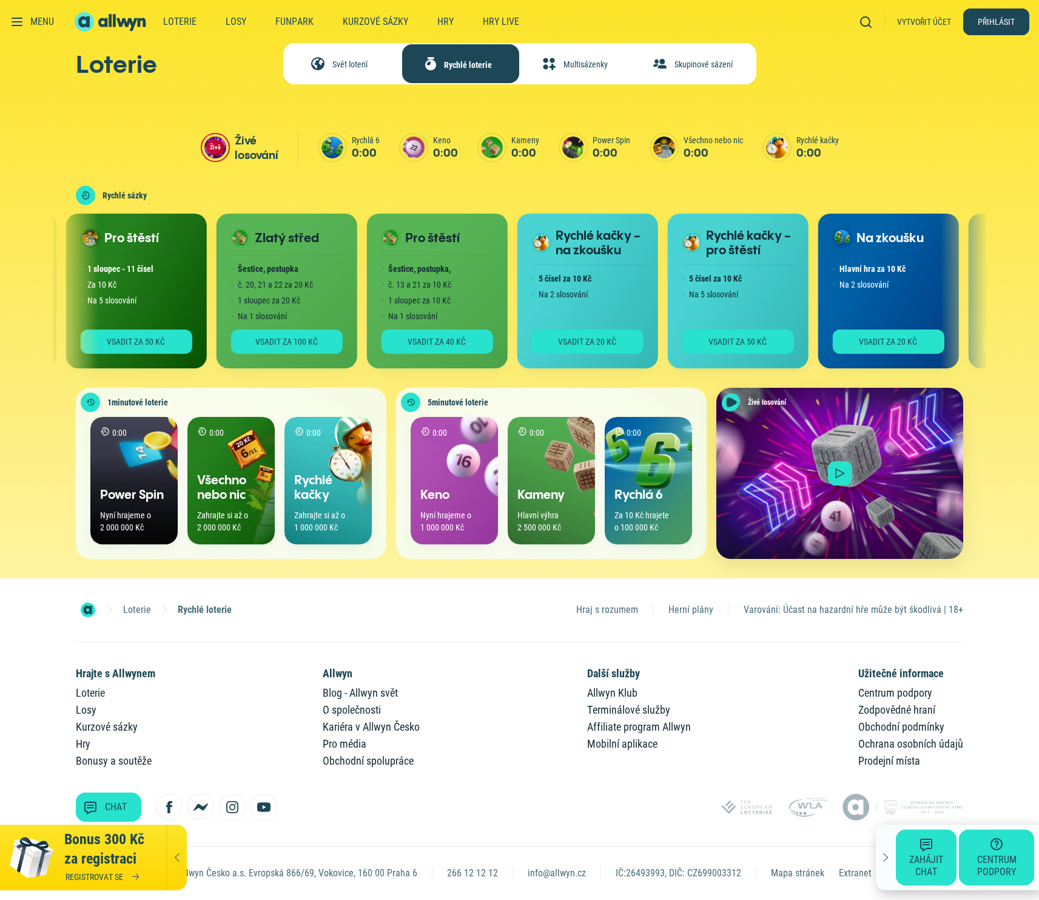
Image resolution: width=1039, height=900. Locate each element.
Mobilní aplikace (622, 743)
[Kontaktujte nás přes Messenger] (200, 807)
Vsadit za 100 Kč (272, 342)
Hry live (501, 21)
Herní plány (690, 609)
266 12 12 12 (472, 873)
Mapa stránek (797, 873)
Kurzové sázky (375, 21)
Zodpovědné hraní (896, 709)
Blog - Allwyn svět (360, 692)
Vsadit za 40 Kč (423, 342)
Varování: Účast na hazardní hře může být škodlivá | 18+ (853, 609)
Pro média (344, 743)
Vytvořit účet (924, 22)
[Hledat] (870, 21)
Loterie (180, 21)
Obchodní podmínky (901, 726)
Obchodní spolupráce (368, 760)
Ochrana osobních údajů (910, 743)
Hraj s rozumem (607, 609)
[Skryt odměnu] (177, 857)
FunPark (294, 21)
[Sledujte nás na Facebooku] (169, 807)
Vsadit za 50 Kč (122, 342)
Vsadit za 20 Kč (573, 342)
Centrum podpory (895, 692)
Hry (445, 21)
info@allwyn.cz (557, 873)
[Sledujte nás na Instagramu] (232, 807)
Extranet (855, 873)
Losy (236, 21)
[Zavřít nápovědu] (886, 857)
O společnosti (352, 709)
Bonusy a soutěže (114, 760)
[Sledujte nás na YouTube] (264, 807)
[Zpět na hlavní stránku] (112, 22)
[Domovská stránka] (88, 610)
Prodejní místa (889, 760)
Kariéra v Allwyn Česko (371, 726)
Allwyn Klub (612, 692)
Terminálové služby (628, 709)
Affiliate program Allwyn (639, 726)
